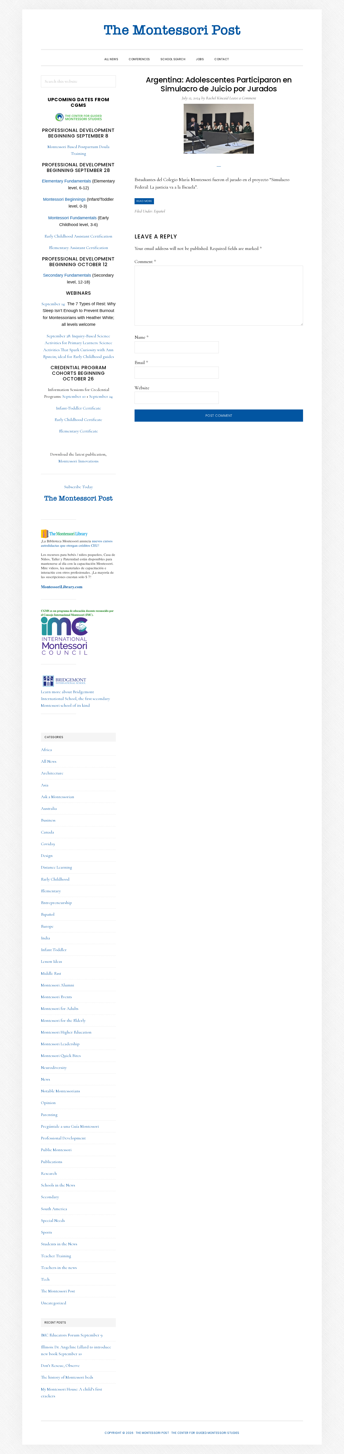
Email (141, 362)
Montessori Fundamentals (72, 218)
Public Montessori (56, 1149)
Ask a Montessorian (57, 796)
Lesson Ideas (51, 961)
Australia (49, 808)
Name (141, 337)
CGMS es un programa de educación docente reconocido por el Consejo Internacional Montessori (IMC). (77, 613)
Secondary (50, 1196)
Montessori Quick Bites (61, 1055)
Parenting (49, 1114)
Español (159, 211)
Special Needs (53, 1220)
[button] (239, 55)
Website (142, 388)
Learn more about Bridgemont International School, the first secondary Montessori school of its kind (75, 698)
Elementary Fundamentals (66, 181)
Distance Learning (56, 867)
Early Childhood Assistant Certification (78, 236)
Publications (51, 1161)
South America (54, 1208)
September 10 (74, 396)
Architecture (52, 773)
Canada (47, 832)
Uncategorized (53, 1302)
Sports (46, 1232)
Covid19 (48, 843)
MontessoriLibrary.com (61, 587)
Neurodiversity (54, 1067)
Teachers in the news (59, 1267)
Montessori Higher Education (66, 1032)
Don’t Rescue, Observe (60, 1365)
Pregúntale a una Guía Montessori (70, 1126)
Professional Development (63, 1138)
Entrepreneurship (56, 902)
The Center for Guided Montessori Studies (205, 1433)
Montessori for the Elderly (63, 1020)
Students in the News (59, 1243)
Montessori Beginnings (64, 199)
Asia (44, 785)
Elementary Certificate (78, 431)
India (45, 938)
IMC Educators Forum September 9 (71, 1335)
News (45, 1079)
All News (48, 761)
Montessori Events (56, 996)
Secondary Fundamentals (67, 275)
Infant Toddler (54, 949)
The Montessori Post (172, 30)
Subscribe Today (78, 486)
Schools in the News (58, 1185)
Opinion (48, 1102)
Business (48, 820)
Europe (47, 926)
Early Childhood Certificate (78, 419)
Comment (145, 261)
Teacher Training (56, 1255)
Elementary (51, 890)
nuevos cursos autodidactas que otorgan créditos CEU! (77, 543)
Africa (46, 749)
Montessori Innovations (79, 461)
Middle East (51, 973)
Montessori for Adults (59, 1008)
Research (49, 1173)
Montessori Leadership (60, 1043)
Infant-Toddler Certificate (78, 408)
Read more (144, 201)
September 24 (101, 396)
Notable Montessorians (60, 1090)
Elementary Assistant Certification (78, 247)
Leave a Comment (242, 97)
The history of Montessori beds (67, 1377)
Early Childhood (55, 879)
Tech (45, 1279)
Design (47, 855)
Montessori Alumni (57, 985)
